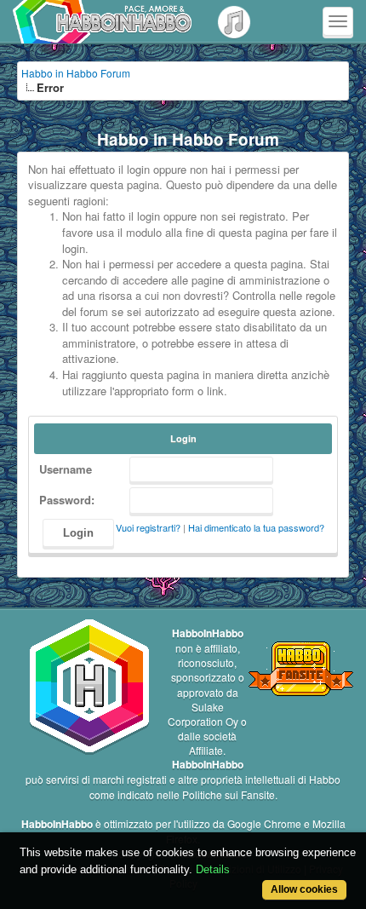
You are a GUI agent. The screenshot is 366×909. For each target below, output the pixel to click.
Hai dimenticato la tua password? (256, 527)
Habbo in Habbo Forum (75, 73)
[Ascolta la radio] (234, 21)
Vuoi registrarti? (148, 527)
